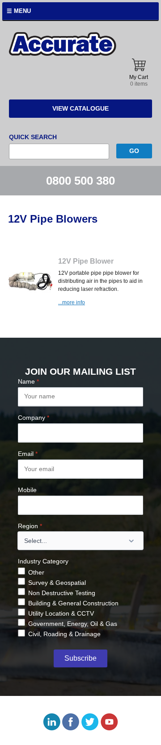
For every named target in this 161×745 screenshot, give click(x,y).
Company (33, 417)
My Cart (138, 80)
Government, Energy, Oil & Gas (72, 623)
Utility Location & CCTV (61, 613)
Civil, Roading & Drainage (64, 633)
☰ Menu (19, 11)
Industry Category (43, 561)
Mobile (27, 489)
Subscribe (80, 658)
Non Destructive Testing (61, 592)
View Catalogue (80, 108)
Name (28, 381)
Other (36, 572)
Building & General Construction (73, 603)
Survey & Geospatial (57, 582)
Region (30, 526)
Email (28, 453)
